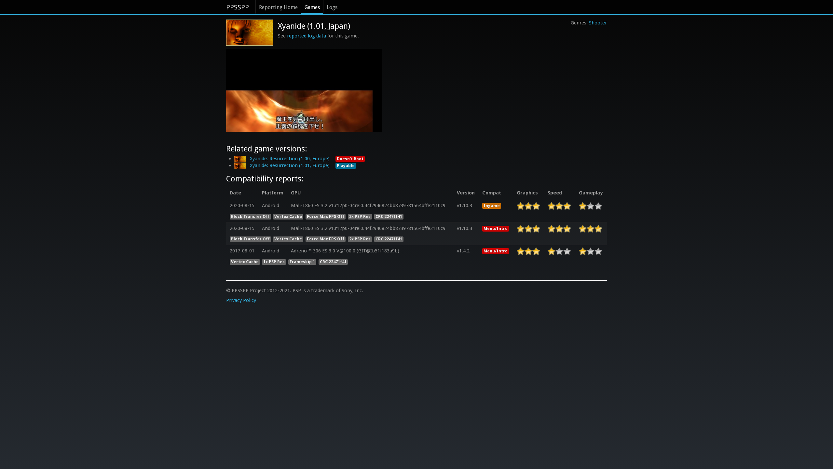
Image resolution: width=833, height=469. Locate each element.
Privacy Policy (241, 300)
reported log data (306, 36)
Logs (332, 7)
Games (312, 7)
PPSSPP (237, 7)
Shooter (598, 23)
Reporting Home (278, 7)
